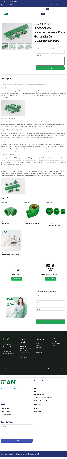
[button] (47, 9)
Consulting (55, 341)
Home (37, 343)
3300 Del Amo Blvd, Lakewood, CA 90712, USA (8, 347)
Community (55, 348)
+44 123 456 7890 (8, 351)
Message (38, 55)
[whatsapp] (52, 5)
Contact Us (39, 352)
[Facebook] (54, 5)
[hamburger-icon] (43, 14)
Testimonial (39, 350)
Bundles (54, 339)
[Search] (63, 15)
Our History (39, 345)
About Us (38, 347)
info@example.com (8, 353)
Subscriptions (56, 343)
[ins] (57, 5)
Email (52, 48)
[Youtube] (15, 388)
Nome (37, 295)
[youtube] (60, 5)
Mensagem (39, 309)
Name (37, 48)
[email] (63, 5)
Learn (53, 345)
